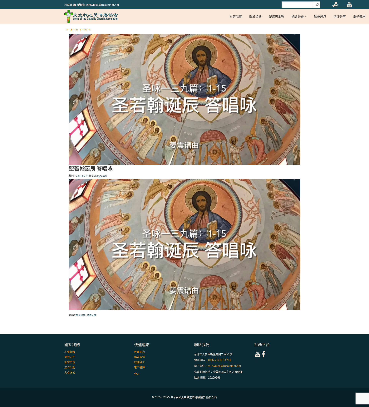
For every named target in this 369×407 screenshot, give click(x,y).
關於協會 (255, 16)
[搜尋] (317, 5)
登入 (137, 373)
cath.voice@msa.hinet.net (224, 366)
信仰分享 (339, 16)
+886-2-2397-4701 (219, 360)
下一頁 (84, 30)
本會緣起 (69, 352)
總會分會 (298, 16)
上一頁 (72, 30)
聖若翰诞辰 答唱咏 (91, 168)
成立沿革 (69, 357)
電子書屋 (359, 16)
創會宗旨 (69, 362)
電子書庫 (139, 367)
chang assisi (100, 176)
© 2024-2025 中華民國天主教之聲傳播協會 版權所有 (184, 397)
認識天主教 (276, 16)
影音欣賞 (236, 16)
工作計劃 (69, 367)
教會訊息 (320, 16)
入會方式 (69, 372)
